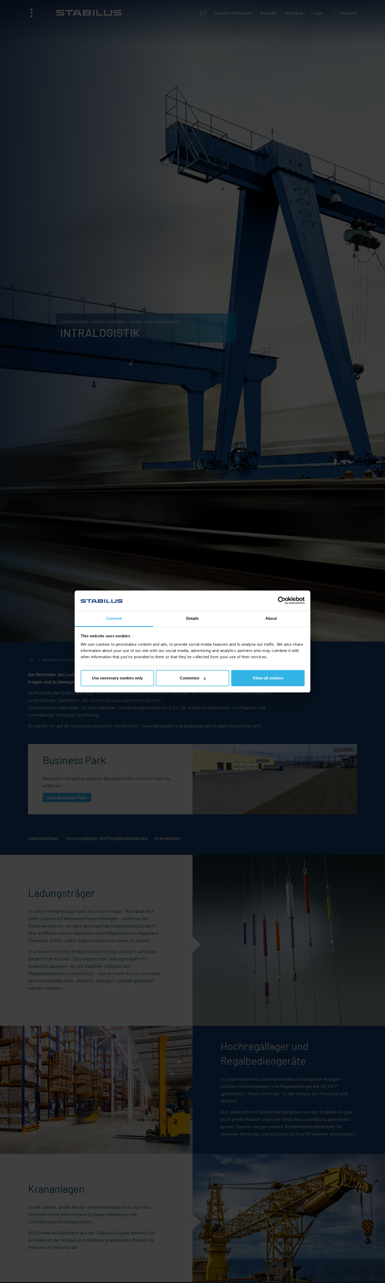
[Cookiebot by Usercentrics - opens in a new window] (282, 600)
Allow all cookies (267, 678)
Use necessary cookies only (117, 678)
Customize (189, 678)
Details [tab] (192, 618)
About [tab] (271, 618)
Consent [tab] (114, 618)
